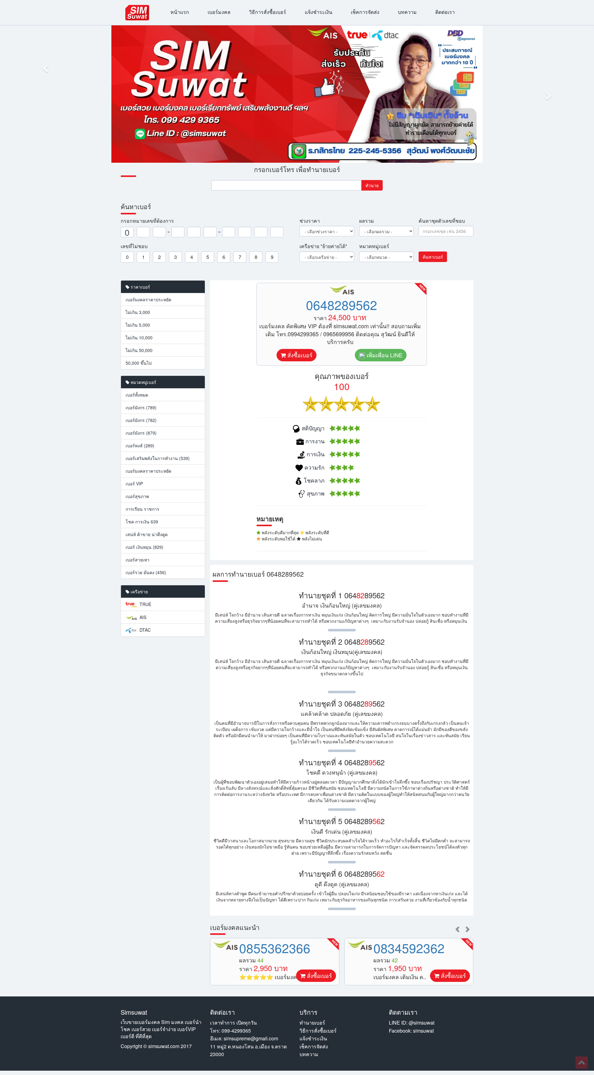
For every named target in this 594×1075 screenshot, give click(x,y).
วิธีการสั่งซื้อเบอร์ (267, 11)
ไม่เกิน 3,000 (138, 312)
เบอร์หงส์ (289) (140, 445)
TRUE (144, 604)
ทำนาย (372, 185)
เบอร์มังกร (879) (141, 433)
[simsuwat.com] (137, 12)
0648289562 (341, 304)
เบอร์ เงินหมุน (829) (144, 547)
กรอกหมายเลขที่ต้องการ (147, 220)
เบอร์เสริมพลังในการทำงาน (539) (158, 458)
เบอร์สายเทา (137, 560)
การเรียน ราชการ (142, 509)
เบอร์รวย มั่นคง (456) (146, 572)
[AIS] (225, 945)
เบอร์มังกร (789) (141, 407)
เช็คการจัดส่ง (365, 11)
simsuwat (423, 1030)
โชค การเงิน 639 (142, 521)
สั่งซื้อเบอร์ (299, 355)
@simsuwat (421, 1022)
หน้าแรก (179, 11)
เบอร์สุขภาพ (137, 496)
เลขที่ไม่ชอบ (134, 246)
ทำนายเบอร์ (312, 1022)
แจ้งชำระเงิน (318, 11)
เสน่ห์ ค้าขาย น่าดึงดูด (147, 534)
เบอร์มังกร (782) (141, 420)
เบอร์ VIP (134, 483)
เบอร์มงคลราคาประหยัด (148, 299)
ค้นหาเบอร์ (433, 257)
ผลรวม (366, 220)
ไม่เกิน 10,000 (139, 337)
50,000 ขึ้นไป (139, 363)
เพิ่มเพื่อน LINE (383, 355)
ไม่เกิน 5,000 (138, 325)
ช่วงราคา (309, 220)
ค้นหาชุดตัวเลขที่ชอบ (442, 220)
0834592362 (409, 948)
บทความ (407, 11)
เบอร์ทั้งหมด (137, 395)
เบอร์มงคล (219, 11)
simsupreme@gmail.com (251, 1038)
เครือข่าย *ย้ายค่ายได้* (323, 246)
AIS (142, 617)
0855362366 (274, 948)
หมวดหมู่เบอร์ (374, 246)
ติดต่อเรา (445, 11)
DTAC (144, 630)
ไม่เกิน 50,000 (139, 350)
